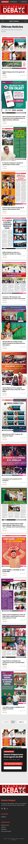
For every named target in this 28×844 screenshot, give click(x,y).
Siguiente (21, 722)
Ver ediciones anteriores (11, 768)
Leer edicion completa (14, 763)
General (3, 816)
